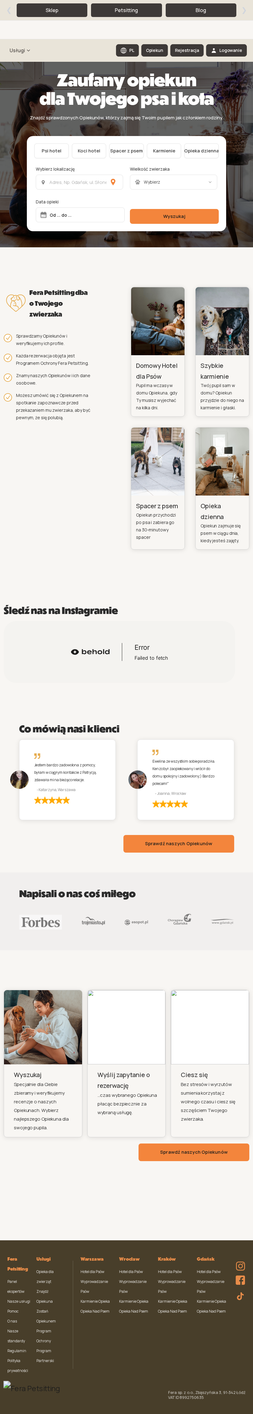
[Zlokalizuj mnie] (113, 182)
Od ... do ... (61, 215)
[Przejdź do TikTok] (239, 1295)
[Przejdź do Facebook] (239, 1278)
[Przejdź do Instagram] (239, 1262)
